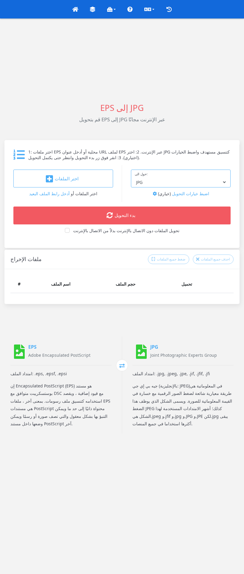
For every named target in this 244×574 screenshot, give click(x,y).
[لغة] (149, 9)
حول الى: (141, 174)
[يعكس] (122, 365)
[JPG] (141, 352)
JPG (154, 347)
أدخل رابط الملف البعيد (49, 193)
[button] (75, 9)
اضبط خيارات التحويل (183, 193)
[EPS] (19, 352)
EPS (32, 347)
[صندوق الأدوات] (111, 9)
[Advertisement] (122, 60)
